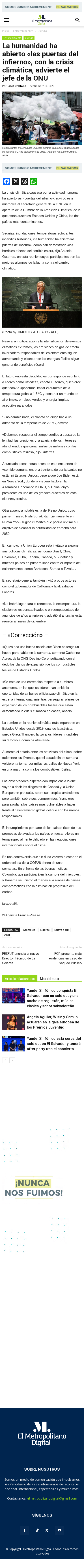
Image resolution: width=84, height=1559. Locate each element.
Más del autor (49, 979)
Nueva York (61, 929)
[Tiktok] (37, 1530)
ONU (7, 935)
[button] (77, 20)
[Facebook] (24, 1530)
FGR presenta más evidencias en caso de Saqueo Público (65, 958)
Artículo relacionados (20, 979)
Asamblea (29, 929)
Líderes (45, 929)
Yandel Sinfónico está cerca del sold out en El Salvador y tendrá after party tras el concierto (54, 1043)
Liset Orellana (17, 86)
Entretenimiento (12, 37)
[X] (46, 1530)
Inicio (5, 31)
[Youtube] (59, 1530)
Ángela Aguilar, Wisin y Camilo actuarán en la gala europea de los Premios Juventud (53, 1022)
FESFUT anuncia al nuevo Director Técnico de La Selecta (20, 958)
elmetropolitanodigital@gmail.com (52, 1498)
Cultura (29, 37)
